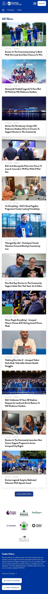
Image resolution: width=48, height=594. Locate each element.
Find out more (8, 574)
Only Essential (12, 587)
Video (19, 10)
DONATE (42, 3)
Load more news (24, 494)
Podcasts (10, 10)
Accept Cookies (13, 580)
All (3, 10)
